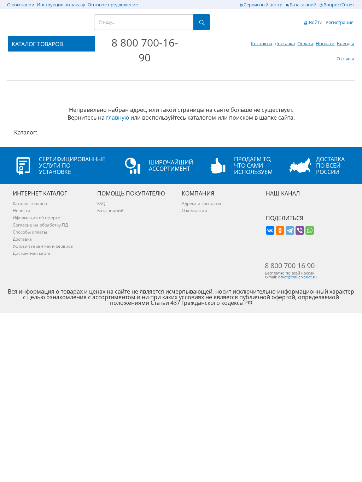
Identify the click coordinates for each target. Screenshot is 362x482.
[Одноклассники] (280, 230)
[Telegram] (290, 230)
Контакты (261, 43)
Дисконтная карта (32, 253)
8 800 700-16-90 (144, 50)
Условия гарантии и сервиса (43, 246)
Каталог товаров (30, 203)
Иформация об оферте (36, 218)
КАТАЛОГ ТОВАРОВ (37, 44)
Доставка (285, 43)
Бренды (345, 43)
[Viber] (300, 230)
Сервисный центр (263, 4)
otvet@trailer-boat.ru (297, 276)
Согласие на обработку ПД (40, 225)
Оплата (305, 43)
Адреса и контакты (201, 203)
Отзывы (345, 58)
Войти (315, 22)
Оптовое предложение (113, 4)
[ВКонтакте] (270, 230)
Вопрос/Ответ (338, 4)
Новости (325, 43)
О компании (20, 4)
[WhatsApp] (309, 230)
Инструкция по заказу (61, 4)
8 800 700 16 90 (290, 265)
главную (117, 117)
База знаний (303, 4)
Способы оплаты (30, 232)
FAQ (101, 203)
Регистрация (340, 22)
